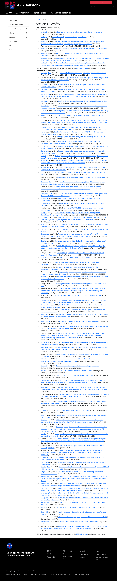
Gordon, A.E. (45, 94)
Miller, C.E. (44, 371)
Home (38, 19)
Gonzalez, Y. (45, 151)
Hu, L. (43, 132)
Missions (50, 554)
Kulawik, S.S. (45, 168)
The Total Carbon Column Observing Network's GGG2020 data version (82, 101)
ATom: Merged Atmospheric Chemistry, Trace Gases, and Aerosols (79, 32)
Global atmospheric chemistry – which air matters (75, 258)
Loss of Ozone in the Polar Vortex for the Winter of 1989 (79, 522)
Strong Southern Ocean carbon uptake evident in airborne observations (82, 177)
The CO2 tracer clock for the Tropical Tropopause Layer (74, 375)
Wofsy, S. (44, 32)
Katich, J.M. (45, 115)
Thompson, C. (46, 182)
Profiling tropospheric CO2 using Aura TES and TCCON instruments (78, 295)
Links (10, 46)
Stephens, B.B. (46, 73)
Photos (11, 50)
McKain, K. (44, 277)
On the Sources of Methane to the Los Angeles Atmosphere (79, 321)
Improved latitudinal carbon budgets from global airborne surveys (83, 73)
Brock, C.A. (44, 146)
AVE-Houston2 (28, 5)
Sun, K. (43, 241)
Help (97, 551)
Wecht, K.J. (44, 314)
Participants (13, 41)
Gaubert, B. (45, 85)
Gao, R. (43, 415)
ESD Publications (82, 68)
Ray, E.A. (44, 420)
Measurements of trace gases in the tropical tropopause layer (77, 366)
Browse (82, 557)
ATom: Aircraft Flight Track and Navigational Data (69, 37)
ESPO (8, 13)
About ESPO (51, 557)
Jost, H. (43, 434)
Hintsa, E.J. (44, 161)
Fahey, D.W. (45, 462)
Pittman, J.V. (45, 380)
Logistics (11, 37)
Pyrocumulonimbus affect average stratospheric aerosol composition (82, 115)
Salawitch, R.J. (45, 476)
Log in (101, 2)
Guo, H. (43, 111)
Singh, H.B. (44, 488)
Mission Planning (14, 29)
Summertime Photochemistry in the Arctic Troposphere (76, 507)
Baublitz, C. (45, 106)
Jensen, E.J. (44, 246)
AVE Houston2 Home (16, 25)
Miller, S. (44, 359)
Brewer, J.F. (44, 198)
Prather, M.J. (45, 258)
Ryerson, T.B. (45, 305)
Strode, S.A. (45, 229)
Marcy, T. (44, 366)
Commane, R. (45, 203)
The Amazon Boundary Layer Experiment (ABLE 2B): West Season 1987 (82, 517)
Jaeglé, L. (44, 472)
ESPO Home (13, 20)
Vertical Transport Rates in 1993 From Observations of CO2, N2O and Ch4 (81, 49)
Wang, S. (44, 213)
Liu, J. (43, 172)
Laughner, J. (45, 101)
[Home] (10, 5)
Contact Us (88, 574)
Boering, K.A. (45, 457)
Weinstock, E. (45, 387)
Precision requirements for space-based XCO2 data (74, 371)
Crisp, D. (44, 410)
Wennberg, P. (45, 321)
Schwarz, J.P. (45, 342)
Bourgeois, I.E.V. (46, 127)
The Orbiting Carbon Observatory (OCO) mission (72, 410)
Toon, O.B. (44, 347)
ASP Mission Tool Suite (61, 12)
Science (11, 33)
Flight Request (39, 12)
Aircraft (82, 551)
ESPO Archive (21, 13)
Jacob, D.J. (44, 507)
